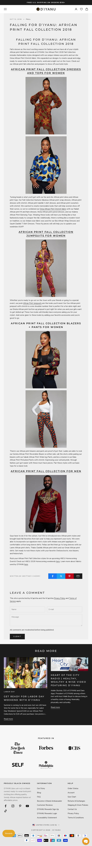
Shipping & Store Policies (78, 805)
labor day (9, 692)
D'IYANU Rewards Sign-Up (48, 809)
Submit (17, 636)
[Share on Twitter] (61, 576)
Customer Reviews (45, 805)
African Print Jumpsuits (32, 303)
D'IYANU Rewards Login (47, 813)
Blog (39, 792)
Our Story (41, 788)
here (58, 561)
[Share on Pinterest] (69, 576)
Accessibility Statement (47, 817)
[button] (85, 841)
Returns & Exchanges (76, 801)
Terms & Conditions (76, 817)
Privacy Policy (59, 598)
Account (71, 792)
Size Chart (72, 797)
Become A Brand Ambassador (49, 801)
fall (28, 19)
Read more (8, 719)
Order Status (73, 788)
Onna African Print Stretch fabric (53, 209)
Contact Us (72, 809)
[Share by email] (78, 576)
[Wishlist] (81, 9)
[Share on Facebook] (52, 576)
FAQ (39, 797)
